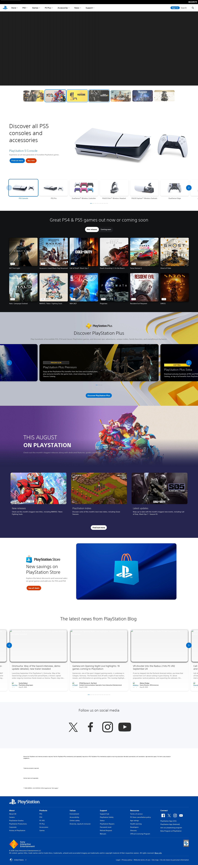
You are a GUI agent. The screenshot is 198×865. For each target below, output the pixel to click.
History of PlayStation (17, 830)
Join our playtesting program (171, 828)
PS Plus (48, 8)
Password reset (105, 827)
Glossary (133, 830)
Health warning (136, 824)
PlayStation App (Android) (170, 824)
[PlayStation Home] (5, 8)
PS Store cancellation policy (140, 817)
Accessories (63, 8)
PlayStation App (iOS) (168, 821)
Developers (134, 827)
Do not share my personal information (174, 860)
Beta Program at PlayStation (171, 831)
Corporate (12, 827)
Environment (74, 814)
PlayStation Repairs (107, 824)
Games (35, 8)
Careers (12, 817)
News (76, 8)
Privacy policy (127, 860)
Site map (155, 860)
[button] (33, 96)
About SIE (12, 814)
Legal (118, 860)
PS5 (24, 8)
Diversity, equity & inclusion (80, 824)
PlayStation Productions (18, 824)
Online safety (75, 820)
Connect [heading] (164, 810)
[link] (38, 494)
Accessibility (74, 817)
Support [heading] (103, 810)
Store (13, 8)
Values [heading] (73, 810)
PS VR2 (42, 820)
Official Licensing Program (140, 834)
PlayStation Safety (106, 817)
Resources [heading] (134, 810)
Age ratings (134, 820)
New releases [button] (92, 229)
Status (102, 820)
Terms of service (136, 814)
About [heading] (12, 810)
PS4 (40, 817)
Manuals (103, 834)
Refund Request (106, 830)
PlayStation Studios (16, 820)
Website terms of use (142, 860)
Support (89, 8)
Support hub (104, 814)
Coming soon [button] (106, 229)
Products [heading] (43, 810)
